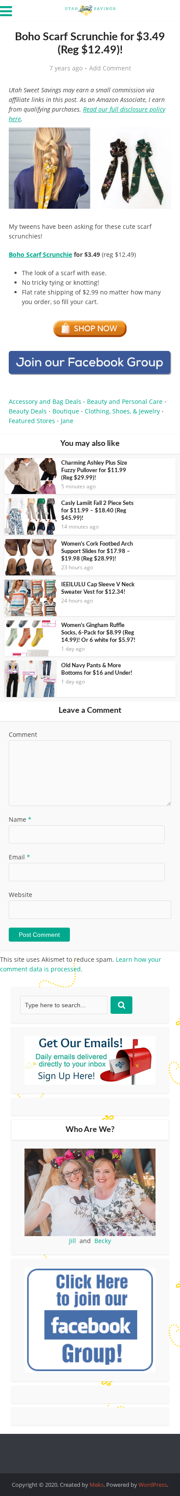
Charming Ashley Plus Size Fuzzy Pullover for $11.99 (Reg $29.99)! (94, 470)
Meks (97, 1485)
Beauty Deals (28, 411)
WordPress (152, 1485)
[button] (158, 140)
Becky (102, 1241)
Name (20, 819)
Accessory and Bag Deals (45, 401)
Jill (72, 1241)
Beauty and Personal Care (125, 401)
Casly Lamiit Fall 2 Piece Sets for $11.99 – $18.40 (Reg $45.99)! (97, 511)
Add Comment (110, 68)
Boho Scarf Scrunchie (40, 254)
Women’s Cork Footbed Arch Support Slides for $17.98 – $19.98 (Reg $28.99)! (97, 551)
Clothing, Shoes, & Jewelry (122, 411)
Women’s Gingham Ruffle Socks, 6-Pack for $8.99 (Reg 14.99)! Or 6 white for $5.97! (98, 633)
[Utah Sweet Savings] (90, 10)
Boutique (65, 411)
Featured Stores (32, 421)
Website (20, 894)
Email (19, 857)
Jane (67, 421)
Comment (23, 734)
